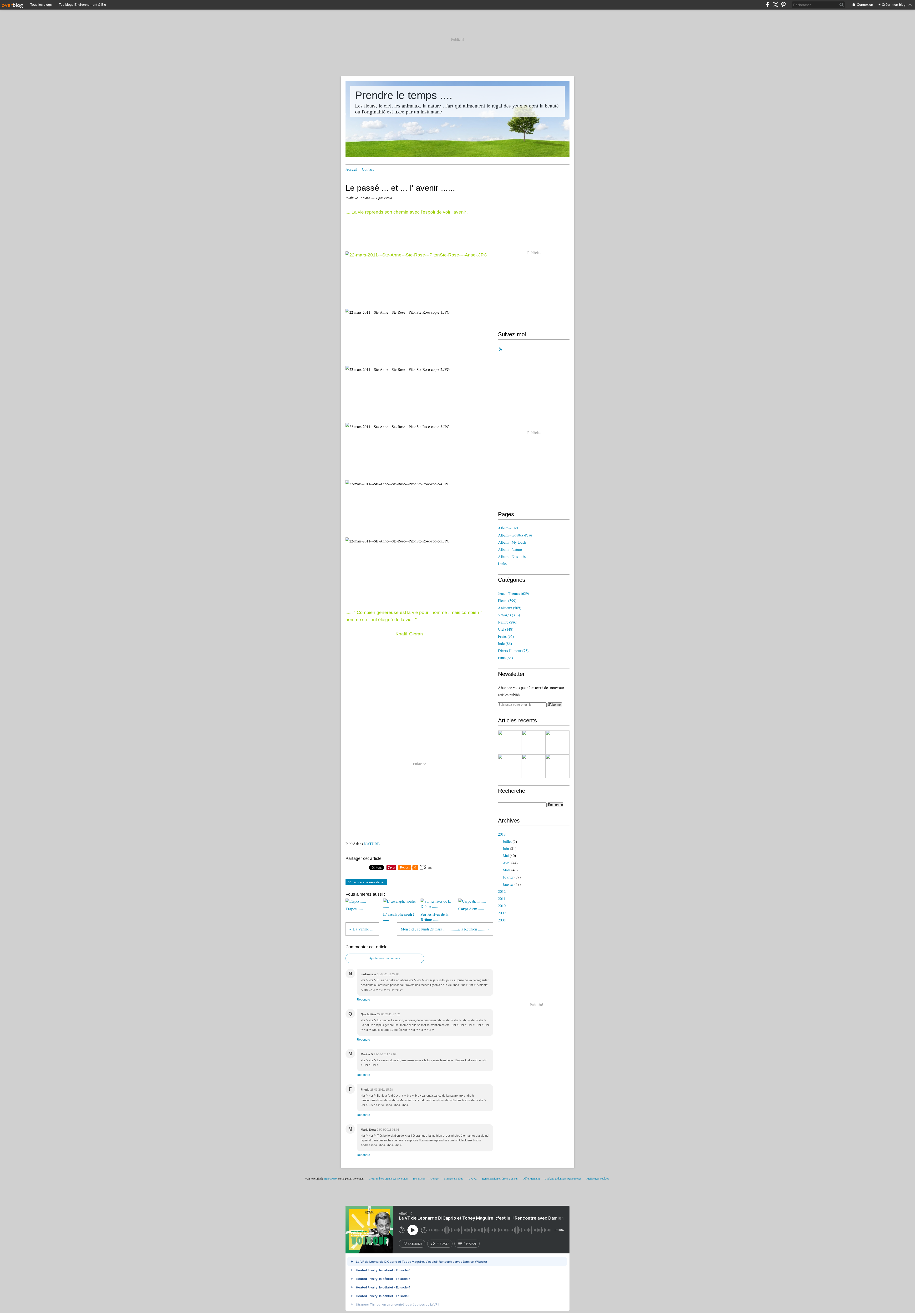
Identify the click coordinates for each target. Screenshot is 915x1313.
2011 (502, 898)
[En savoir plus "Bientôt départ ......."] (534, 742)
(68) (505, 657)
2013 (502, 834)
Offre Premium (531, 1178)
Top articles (419, 1178)
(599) (507, 600)
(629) (513, 593)
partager (443, 1243)
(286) (507, 621)
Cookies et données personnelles (563, 1178)
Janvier (508, 884)
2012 (502, 891)
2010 (502, 905)
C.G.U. (473, 1178)
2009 (502, 912)
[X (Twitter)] (775, 4)
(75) (513, 650)
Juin (506, 848)
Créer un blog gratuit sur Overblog (388, 1178)
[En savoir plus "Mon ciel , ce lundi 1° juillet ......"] (510, 766)
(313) (509, 614)
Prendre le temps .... (403, 95)
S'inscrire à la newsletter (366, 882)
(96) (506, 636)
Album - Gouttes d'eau (515, 534)
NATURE (372, 843)
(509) (509, 607)
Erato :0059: (330, 1178)
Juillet (507, 841)
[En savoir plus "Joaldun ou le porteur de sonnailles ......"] (557, 766)
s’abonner (415, 1243)
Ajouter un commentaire (384, 958)
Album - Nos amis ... (513, 556)
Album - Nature (510, 549)
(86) (505, 643)
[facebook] (768, 4)
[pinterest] (783, 4)
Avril (506, 862)
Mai (506, 855)
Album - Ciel (508, 527)
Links (502, 563)
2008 (502, 919)
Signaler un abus (454, 1178)
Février (508, 876)
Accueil (351, 169)
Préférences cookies (597, 1178)
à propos (470, 1243)
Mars (506, 869)
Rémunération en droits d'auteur (500, 1178)
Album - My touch (512, 542)
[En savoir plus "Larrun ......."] (557, 742)
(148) (505, 629)
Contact (368, 169)
